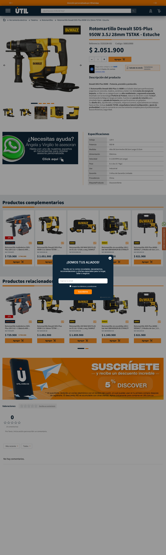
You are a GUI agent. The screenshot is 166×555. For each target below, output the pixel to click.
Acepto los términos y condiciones (84, 286)
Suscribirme (83, 292)
